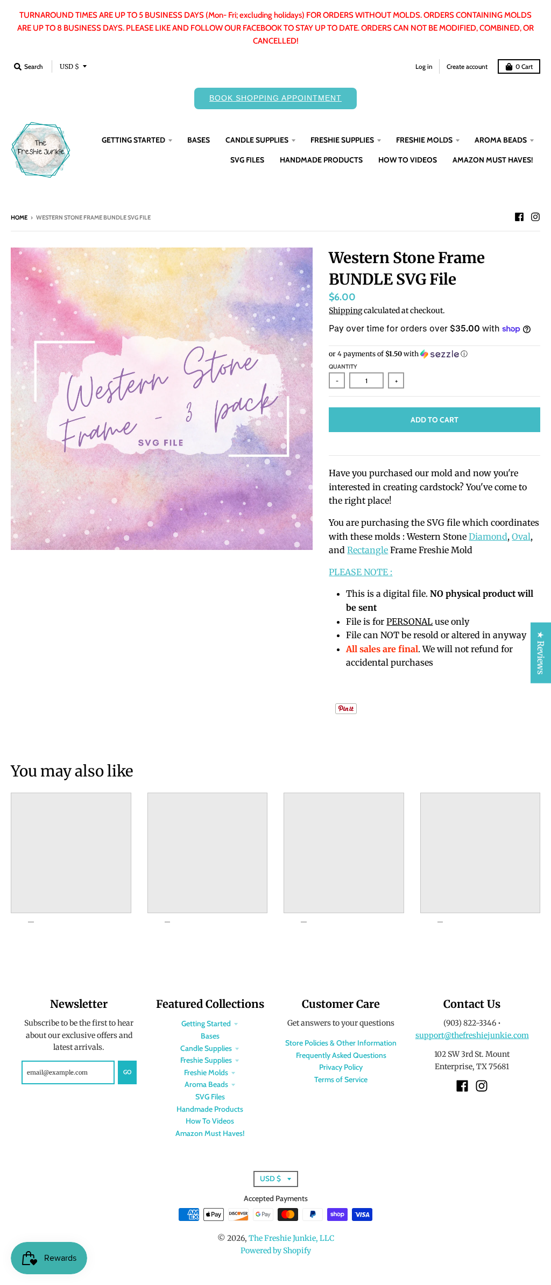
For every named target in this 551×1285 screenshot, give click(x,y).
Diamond (488, 536)
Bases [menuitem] (198, 140)
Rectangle (367, 550)
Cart (524, 66)
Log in (424, 66)
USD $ (69, 66)
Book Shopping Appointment (275, 98)
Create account (467, 66)
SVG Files (210, 1097)
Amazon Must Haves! (209, 1133)
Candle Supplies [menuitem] (256, 140)
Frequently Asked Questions (341, 1055)
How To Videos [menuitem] (407, 160)
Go (127, 1072)
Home (19, 217)
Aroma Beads (206, 1084)
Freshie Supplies (206, 1060)
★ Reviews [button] (540, 653)
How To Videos (210, 1121)
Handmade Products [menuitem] (321, 160)
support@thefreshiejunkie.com (472, 1035)
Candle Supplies (206, 1048)
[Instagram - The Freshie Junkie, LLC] (535, 217)
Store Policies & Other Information (341, 1043)
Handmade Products (209, 1109)
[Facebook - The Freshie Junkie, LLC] (519, 217)
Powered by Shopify (276, 1250)
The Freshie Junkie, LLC (291, 1238)
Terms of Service (341, 1079)
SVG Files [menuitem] (247, 160)
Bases (210, 1036)
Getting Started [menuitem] (133, 140)
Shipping (345, 310)
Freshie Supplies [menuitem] (342, 140)
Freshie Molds (206, 1072)
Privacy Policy (341, 1067)
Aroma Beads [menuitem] (501, 140)
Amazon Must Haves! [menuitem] (493, 160)
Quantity (343, 366)
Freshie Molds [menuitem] (424, 140)
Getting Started (206, 1023)
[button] (434, 354)
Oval (521, 536)
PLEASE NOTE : (360, 572)
